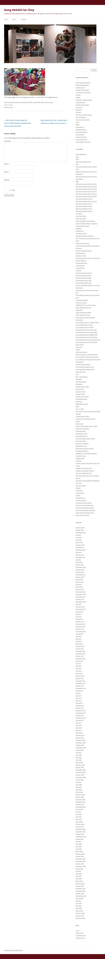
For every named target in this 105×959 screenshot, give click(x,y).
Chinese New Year (81, 263)
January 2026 (80, 530)
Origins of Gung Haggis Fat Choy (86, 419)
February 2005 (80, 883)
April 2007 (79, 819)
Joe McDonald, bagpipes (83, 364)
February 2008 (80, 794)
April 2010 (79, 730)
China (77, 241)
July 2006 (78, 841)
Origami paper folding (82, 416)
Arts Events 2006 (81, 218)
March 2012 (79, 673)
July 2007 (78, 812)
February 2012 (80, 676)
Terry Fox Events (81, 485)
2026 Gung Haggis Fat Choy (84, 211)
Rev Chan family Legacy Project (85, 438)
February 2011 (80, 705)
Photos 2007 (79, 424)
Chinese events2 (81, 256)
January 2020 (80, 582)
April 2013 (79, 641)
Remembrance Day (82, 436)
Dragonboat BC (80, 102)
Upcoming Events (81, 500)
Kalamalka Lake (81, 372)
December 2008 (80, 770)
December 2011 (80, 681)
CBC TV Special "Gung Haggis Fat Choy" (88, 238)
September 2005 (81, 866)
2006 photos (79, 174)
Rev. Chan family (81, 441)
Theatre (78, 488)
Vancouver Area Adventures (84, 505)
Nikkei (77, 125)
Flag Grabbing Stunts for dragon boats (87, 295)
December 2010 (80, 710)
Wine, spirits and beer (82, 515)
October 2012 (80, 656)
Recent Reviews (81, 431)
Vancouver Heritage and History (86, 510)
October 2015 (80, 599)
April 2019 (79, 584)
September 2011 (81, 688)
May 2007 (79, 817)
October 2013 (80, 629)
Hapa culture (80, 345)
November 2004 (80, 891)
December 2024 (80, 550)
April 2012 (79, 671)
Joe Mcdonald (80, 134)
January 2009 (80, 767)
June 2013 (79, 636)
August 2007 (79, 809)
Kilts (77, 374)
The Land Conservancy (83, 120)
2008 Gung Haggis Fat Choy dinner (86, 184)
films (77, 293)
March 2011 (79, 703)
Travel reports (80, 493)
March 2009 (79, 762)
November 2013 (80, 626)
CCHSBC (78, 95)
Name (6, 164)
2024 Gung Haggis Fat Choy (84, 206)
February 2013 (80, 646)
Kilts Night (79, 379)
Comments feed (81, 935)
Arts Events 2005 (81, 216)
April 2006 (79, 849)
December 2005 (80, 859)
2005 (77, 164)
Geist (77, 122)
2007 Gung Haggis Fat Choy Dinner (86, 176)
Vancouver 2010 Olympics (84, 503)
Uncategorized (80, 498)
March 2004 (79, 911)
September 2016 (81, 594)
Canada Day (79, 231)
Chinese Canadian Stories (84, 115)
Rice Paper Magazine (82, 85)
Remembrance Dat (81, 434)
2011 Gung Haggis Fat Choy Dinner (86, 189)
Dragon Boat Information (83, 275)
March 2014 (79, 619)
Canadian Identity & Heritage (85, 236)
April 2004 (79, 908)
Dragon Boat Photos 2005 (83, 283)
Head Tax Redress (81, 352)
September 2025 (81, 532)
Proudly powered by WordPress (13, 950)
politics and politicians (82, 429)
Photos (78, 421)
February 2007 (80, 824)
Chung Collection (81, 117)
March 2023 (79, 562)
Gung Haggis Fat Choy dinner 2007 (86, 330)
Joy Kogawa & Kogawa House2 (85, 369)
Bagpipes (79, 228)
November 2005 (80, 861)
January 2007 (80, 827)
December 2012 (80, 651)
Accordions (79, 214)
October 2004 (80, 893)
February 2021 (80, 577)
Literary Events (80, 394)
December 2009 (80, 740)
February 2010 (80, 735)
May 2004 (79, 906)
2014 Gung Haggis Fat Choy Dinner (86, 196)
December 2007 (80, 799)
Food (77, 298)
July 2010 (78, 723)
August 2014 (79, 612)
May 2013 (79, 639)
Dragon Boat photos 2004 (83, 280)
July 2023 (78, 560)
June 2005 (79, 874)
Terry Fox (78, 483)
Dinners (23, 19)
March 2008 (79, 792)
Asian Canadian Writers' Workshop (86, 223)
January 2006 (80, 856)
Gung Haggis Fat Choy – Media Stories (87, 322)
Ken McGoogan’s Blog (82, 105)
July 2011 (78, 693)
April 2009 (79, 760)
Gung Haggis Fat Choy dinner (85, 327)
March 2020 (79, 579)
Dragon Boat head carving (84, 273)
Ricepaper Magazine (82, 443)
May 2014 (79, 614)
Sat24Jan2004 (80, 458)
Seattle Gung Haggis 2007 (83, 468)
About (14, 19)
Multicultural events (82, 404)
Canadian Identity (81, 233)
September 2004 (81, 896)
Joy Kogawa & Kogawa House (85, 367)
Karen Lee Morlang (81, 132)
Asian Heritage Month (82, 226)
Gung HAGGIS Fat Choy (19, 10)
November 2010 (80, 713)
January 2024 (80, 555)
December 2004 (80, 888)
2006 (77, 169)
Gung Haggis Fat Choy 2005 (84, 325)
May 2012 (79, 668)
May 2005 (79, 876)
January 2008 (80, 797)
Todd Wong (79, 490)
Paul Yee (78, 112)
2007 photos (79, 179)
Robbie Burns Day (81, 446)
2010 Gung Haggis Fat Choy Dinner (86, 186)
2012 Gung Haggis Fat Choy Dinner (86, 191)
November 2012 (80, 654)
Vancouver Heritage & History (85, 508)
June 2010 (79, 725)
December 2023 (80, 557)
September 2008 (81, 777)
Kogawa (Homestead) (82, 90)
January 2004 (80, 916)
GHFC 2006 (79, 310)
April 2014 (79, 616)
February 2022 (80, 569)
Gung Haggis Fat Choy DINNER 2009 (86, 335)
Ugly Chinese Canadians (83, 92)
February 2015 (80, 607)
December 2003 (80, 918)
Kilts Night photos (81, 382)
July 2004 (78, 901)
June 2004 (79, 903)
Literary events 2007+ (82, 396)
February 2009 (80, 765)
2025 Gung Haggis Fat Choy (84, 209)
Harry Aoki (79, 347)
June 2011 (79, 696)
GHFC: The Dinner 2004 (83, 315)
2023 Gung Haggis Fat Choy (84, 204)
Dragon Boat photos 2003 (83, 278)
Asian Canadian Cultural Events (85, 221)
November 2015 (80, 597)
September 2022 (81, 567)
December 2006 (80, 829)
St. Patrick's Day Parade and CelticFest (87, 481)
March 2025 (79, 542)
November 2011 (80, 683)
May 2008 (79, 787)
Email (6, 172)
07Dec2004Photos (81, 154)
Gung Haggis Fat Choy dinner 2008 (86, 332)
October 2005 (80, 864)
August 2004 (79, 898)
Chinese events (80, 253)
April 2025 (79, 540)
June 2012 (79, 666)
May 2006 (79, 846)
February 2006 (80, 854)
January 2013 (80, 649)
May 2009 (79, 757)
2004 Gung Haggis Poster (83, 162)
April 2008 (79, 789)
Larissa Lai (79, 107)
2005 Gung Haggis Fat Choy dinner (86, 167)
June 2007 (79, 814)
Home (6, 19)
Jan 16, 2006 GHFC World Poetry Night (87, 357)
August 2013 (79, 634)
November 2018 (80, 592)
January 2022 (80, 572)
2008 (77, 181)
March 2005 (79, 881)
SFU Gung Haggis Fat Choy (84, 473)
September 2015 (81, 602)
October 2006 (80, 834)
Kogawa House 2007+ (82, 387)
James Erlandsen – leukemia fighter (87, 354)
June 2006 (79, 844)
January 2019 (80, 589)
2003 (77, 157)
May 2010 (79, 728)
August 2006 (79, 839)
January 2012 (80, 678)
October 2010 (80, 715)
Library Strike (80, 389)
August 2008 (79, 780)
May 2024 (79, 552)
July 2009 (78, 752)
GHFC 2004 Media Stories (83, 307)
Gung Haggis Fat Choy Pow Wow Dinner (88, 340)
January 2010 (80, 738)
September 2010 (81, 718)
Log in (77, 930)
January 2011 (80, 708)
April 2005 (79, 878)
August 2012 (79, 661)
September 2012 (81, 658)
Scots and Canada (81, 139)
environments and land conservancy (87, 290)
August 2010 (79, 720)
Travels (78, 495)
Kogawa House (80, 87)
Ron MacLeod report (82, 451)
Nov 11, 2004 (79, 409)
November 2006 (80, 832)
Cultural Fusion (80, 268)
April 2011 (79, 701)
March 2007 (79, 822)
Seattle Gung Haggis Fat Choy (85, 471)
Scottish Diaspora (81, 137)
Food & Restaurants (82, 300)
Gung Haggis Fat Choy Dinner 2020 (86, 337)
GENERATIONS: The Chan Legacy (86, 305)
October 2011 (80, 686)
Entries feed (79, 933)
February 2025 (80, 545)
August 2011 (79, 691)
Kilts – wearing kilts (81, 377)
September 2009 (81, 747)
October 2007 (80, 804)
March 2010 (79, 733)
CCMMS (78, 97)
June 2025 (79, 537)
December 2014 (80, 609)
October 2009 (80, 745)
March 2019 (79, 587)
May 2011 (79, 698)
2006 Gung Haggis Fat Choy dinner (86, 172)
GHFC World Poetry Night (83, 312)
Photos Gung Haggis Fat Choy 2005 (86, 426)
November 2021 (80, 574)
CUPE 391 (78, 270)
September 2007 (81, 807)
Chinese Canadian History (84, 251)
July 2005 (78, 871)
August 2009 (79, 750)
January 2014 (80, 621)
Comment (7, 141)
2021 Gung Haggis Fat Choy (84, 199)
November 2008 (80, 772)
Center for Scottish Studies (84, 100)
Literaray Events (81, 392)
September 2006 (81, 836)
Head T (78, 349)
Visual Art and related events (85, 513)
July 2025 (78, 535)
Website (6, 180)
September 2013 (81, 631)
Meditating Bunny (81, 129)
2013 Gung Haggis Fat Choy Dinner (86, 194)
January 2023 (80, 565)
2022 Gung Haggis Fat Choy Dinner (86, 201)
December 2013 (80, 624)
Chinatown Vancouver (82, 243)
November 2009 (80, 743)
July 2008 (78, 782)
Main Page (79, 401)
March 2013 (79, 644)
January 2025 (80, 547)
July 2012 (78, 663)
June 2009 (79, 755)
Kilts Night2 (79, 384)
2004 (77, 159)
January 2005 (80, 886)
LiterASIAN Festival (81, 399)
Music (77, 406)
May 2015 (79, 604)
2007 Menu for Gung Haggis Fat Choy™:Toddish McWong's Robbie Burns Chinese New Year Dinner (17, 123)
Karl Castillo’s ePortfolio (83, 142)
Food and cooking (81, 303)
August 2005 (79, 869)
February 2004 (80, 913)
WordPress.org (80, 938)
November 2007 (80, 802)
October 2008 (80, 775)
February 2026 (80, 527)
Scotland (78, 461)
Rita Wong (79, 110)
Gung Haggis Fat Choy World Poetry (87, 342)
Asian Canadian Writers (83, 83)
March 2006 (79, 851)
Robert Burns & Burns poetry (85, 448)
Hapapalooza (80, 127)
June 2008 (79, 785)
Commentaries (80, 265)
